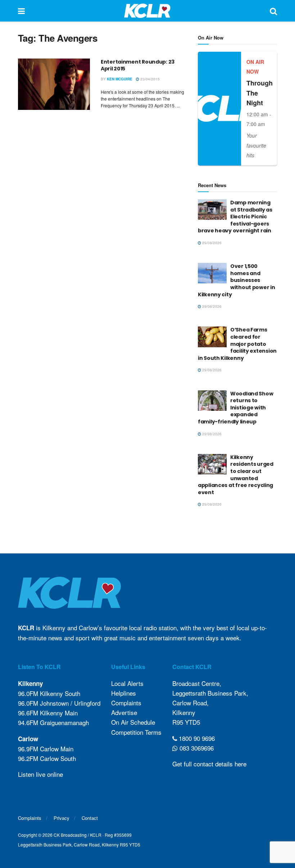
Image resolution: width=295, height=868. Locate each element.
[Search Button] (273, 11)
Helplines (123, 692)
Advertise (124, 712)
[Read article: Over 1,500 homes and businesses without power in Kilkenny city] (212, 273)
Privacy (61, 817)
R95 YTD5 (186, 722)
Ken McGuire (119, 79)
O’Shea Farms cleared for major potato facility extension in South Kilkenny (237, 343)
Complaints (126, 702)
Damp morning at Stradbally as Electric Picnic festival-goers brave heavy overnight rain (235, 216)
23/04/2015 (149, 79)
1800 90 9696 (196, 738)
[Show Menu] (21, 11)
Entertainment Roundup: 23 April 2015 (137, 65)
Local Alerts (127, 683)
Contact (90, 817)
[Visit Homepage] (147, 11)
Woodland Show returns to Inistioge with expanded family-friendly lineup (235, 407)
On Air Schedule (133, 722)
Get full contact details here (209, 763)
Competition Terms (136, 732)
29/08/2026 (211, 242)
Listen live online (40, 774)
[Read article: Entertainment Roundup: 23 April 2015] (54, 84)
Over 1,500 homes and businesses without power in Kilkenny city (236, 280)
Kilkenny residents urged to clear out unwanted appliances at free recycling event (235, 475)
